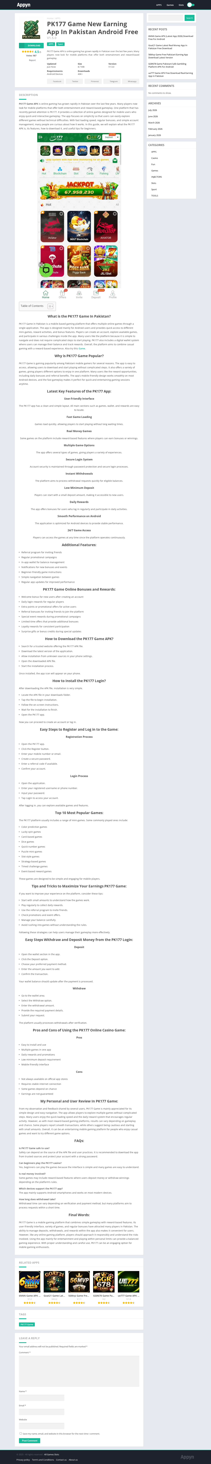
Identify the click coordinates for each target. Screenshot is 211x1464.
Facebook (57, 81)
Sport (60, 44)
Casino (154, 158)
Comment (24, 1352)
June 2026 (153, 116)
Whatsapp (132, 81)
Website (23, 1419)
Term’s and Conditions (43, 1459)
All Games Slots (51, 1454)
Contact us (61, 1459)
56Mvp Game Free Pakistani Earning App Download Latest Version (168, 56)
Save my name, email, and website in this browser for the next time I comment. (61, 1433)
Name (23, 1391)
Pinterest (95, 81)
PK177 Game (27, 1324)
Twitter (75, 81)
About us (73, 1459)
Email (22, 1405)
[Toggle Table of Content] (48, 306)
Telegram (114, 81)
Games (170, 4)
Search (189, 17)
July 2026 (152, 110)
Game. (82, 348)
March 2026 (154, 122)
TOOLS (154, 195)
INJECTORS (156, 176)
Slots (181, 4)
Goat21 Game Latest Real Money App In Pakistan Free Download (167, 47)
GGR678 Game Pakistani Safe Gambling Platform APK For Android (167, 65)
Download (34, 45)
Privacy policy (23, 1459)
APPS (159, 4)
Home (50, 18)
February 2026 (155, 128)
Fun (153, 164)
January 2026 (154, 135)
